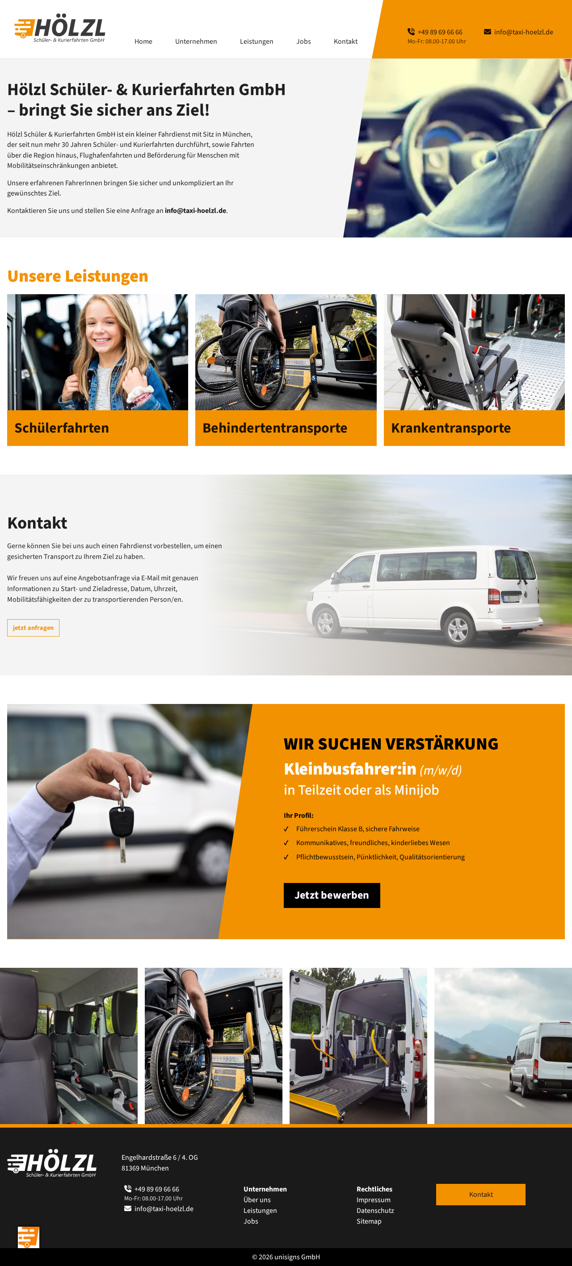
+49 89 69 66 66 (439, 32)
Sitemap (369, 1221)
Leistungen (260, 1211)
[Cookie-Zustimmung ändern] (28, 1237)
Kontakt (346, 41)
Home (143, 41)
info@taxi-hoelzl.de (523, 32)
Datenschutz (375, 1211)
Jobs (303, 41)
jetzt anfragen (33, 628)
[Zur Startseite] (60, 27)
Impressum (374, 1200)
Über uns (257, 1200)
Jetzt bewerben (331, 895)
